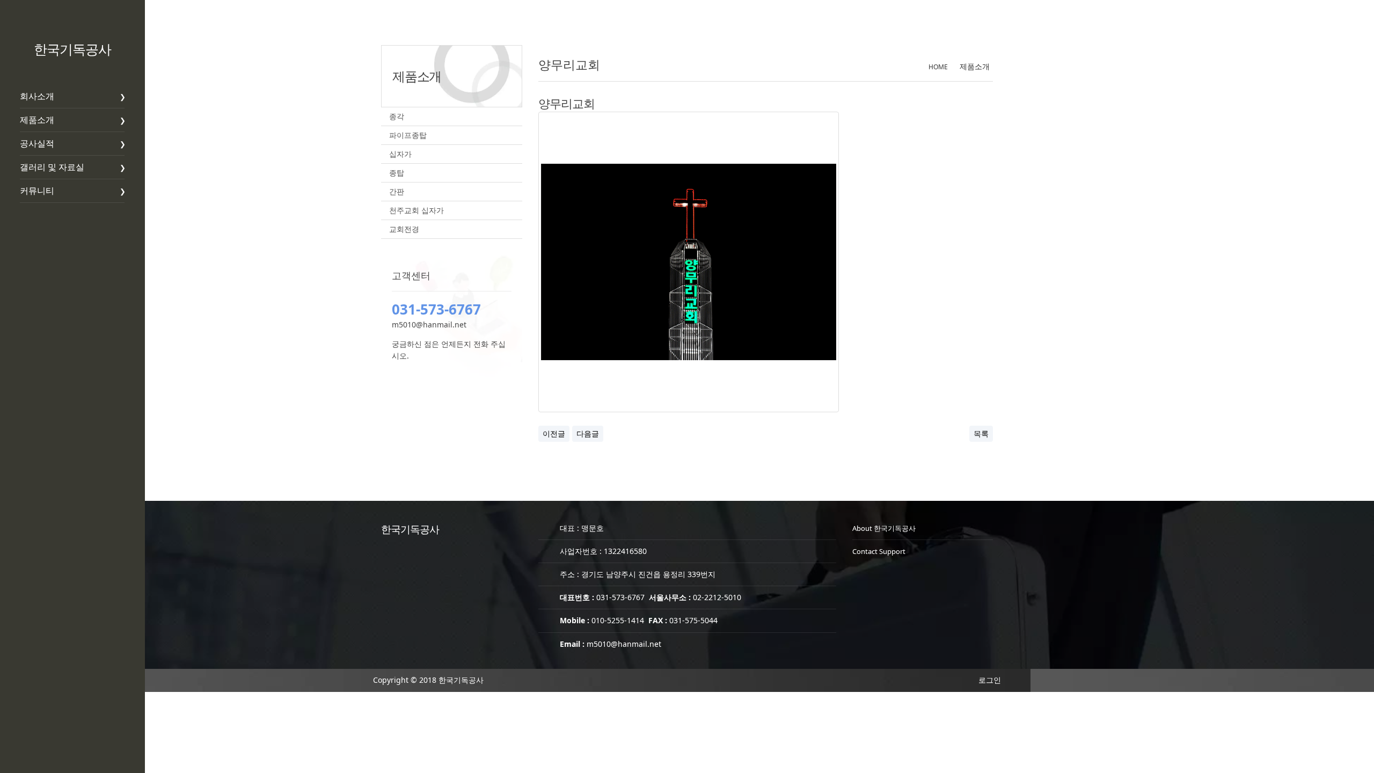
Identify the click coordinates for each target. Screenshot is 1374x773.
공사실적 (37, 143)
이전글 (554, 433)
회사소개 (37, 96)
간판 (396, 191)
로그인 (989, 680)
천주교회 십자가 (416, 210)
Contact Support (878, 551)
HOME (938, 66)
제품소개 (37, 120)
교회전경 (404, 229)
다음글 (587, 433)
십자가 (400, 154)
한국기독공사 (72, 49)
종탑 (396, 172)
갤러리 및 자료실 (52, 167)
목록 (981, 433)
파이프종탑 (408, 135)
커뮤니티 (37, 190)
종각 (396, 116)
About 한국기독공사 (884, 528)
